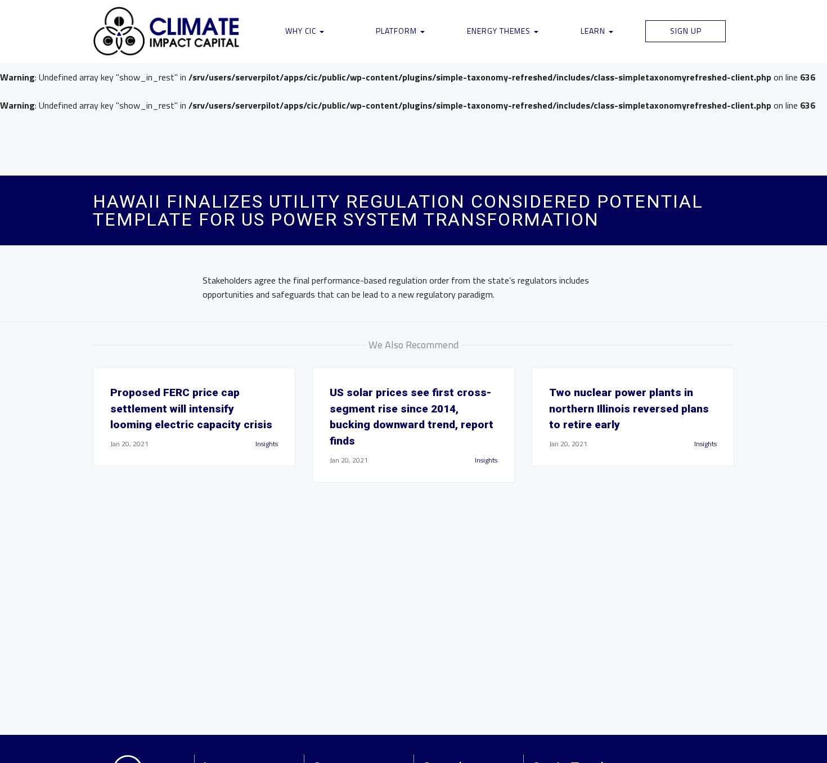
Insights (266, 443)
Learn (594, 31)
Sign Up (686, 31)
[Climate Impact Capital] (167, 31)
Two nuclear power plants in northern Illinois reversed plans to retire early (629, 409)
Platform (397, 31)
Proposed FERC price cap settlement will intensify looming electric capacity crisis (191, 409)
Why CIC (301, 31)
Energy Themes (500, 31)
